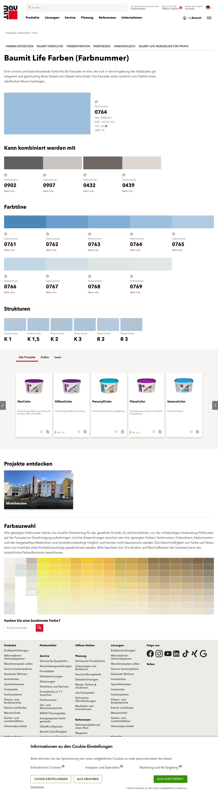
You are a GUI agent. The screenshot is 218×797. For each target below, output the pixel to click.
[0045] (64, 586)
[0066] (87, 592)
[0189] (186, 611)
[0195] (197, 586)
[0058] (76, 605)
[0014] (31, 561)
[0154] (153, 580)
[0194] (197, 580)
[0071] (98, 561)
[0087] (109, 599)
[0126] (120, 592)
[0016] (31, 573)
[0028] (42, 605)
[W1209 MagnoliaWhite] (20, 561)
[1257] (208, 599)
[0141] (142, 561)
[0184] (186, 580)
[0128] (120, 605)
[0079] (98, 611)
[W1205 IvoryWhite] (9, 592)
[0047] (64, 599)
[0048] (64, 605)
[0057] (76, 599)
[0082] (109, 567)
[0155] (153, 586)
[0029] (42, 611)
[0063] (87, 573)
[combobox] (77, 7)
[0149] (142, 611)
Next (212, 405)
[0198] (197, 605)
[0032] (53, 567)
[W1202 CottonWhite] (9, 573)
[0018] (31, 586)
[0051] (76, 561)
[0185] (186, 586)
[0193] (197, 573)
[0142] (142, 567)
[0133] (131, 573)
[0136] (131, 592)
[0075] (98, 586)
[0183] (186, 573)
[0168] (164, 605)
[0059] (76, 611)
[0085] (109, 586)
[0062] (87, 567)
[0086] (109, 592)
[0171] (175, 561)
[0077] (98, 599)
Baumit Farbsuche (50, 46)
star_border (96, 102)
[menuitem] (144, 8)
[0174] (175, 580)
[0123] (120, 573)
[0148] (142, 605)
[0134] (131, 580)
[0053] (76, 573)
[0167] (164, 599)
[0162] (164, 567)
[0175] (175, 586)
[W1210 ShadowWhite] (20, 567)
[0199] (197, 611)
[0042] (64, 567)
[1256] (208, 592)
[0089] (109, 611)
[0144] (142, 580)
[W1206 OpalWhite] (9, 599)
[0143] (142, 573)
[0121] (120, 561)
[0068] (87, 605)
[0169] (164, 611)
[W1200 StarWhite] (9, 561)
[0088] (109, 605)
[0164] (164, 580)
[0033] (53, 573)
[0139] (131, 611)
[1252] (208, 567)
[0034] (53, 580)
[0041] (64, 561)
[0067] (87, 599)
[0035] (53, 586)
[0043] (64, 573)
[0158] (153, 605)
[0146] (142, 592)
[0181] (186, 561)
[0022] (42, 567)
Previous (3, 586)
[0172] (175, 567)
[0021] (42, 561)
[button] (48, 489)
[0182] (186, 567)
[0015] (31, 567)
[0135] (131, 586)
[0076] (98, 592)
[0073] (98, 573)
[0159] (153, 611)
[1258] (208, 605)
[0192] (197, 567)
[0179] (175, 611)
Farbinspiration (78, 46)
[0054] (76, 580)
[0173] (175, 573)
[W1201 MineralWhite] (9, 567)
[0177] (175, 599)
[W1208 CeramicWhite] (9, 611)
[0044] (64, 580)
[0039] (53, 611)
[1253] (208, 573)
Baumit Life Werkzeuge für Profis (163, 46)
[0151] (153, 561)
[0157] (153, 599)
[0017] (31, 580)
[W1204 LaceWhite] (9, 586)
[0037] (53, 599)
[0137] (131, 599)
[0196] (197, 592)
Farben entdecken (19, 46)
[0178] (175, 605)
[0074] (98, 580)
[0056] (76, 592)
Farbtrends (102, 46)
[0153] (153, 573)
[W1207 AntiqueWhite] (9, 605)
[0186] (186, 592)
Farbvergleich (124, 46)
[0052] (76, 567)
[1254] (208, 580)
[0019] (31, 592)
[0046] (64, 592)
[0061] (87, 561)
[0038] (53, 605)
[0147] (142, 599)
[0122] (120, 567)
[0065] (87, 586)
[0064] (87, 580)
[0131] (131, 561)
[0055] (76, 586)
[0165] (164, 586)
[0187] (186, 599)
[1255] (208, 586)
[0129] (120, 611)
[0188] (186, 605)
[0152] (153, 567)
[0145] (142, 586)
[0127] (120, 599)
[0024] (42, 580)
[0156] (153, 592)
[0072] (98, 567)
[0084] (109, 580)
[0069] (87, 611)
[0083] (109, 573)
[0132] (131, 567)
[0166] (164, 592)
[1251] (208, 561)
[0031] (53, 561)
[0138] (131, 605)
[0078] (98, 605)
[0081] (109, 561)
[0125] (120, 586)
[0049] (64, 611)
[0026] (42, 592)
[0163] (164, 573)
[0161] (164, 561)
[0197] (197, 599)
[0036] (53, 592)
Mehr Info (9, 191)
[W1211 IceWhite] (20, 573)
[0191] (197, 561)
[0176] (175, 592)
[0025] (42, 586)
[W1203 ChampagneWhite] (9, 580)
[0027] (42, 599)
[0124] (120, 580)
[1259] (208, 611)
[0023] (42, 573)
